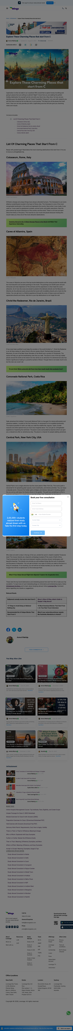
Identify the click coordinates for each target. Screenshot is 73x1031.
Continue (37, 533)
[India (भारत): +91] (32, 514)
